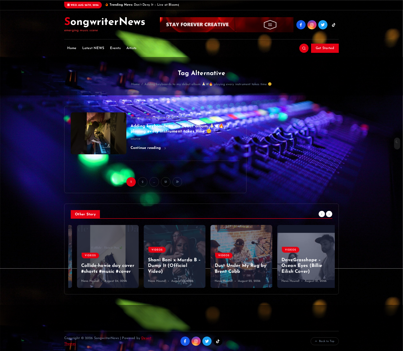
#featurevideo (155, 117)
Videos (84, 255)
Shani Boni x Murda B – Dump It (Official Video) (168, 266)
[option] (101, 256)
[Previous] (322, 214)
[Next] (329, 214)
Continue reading (146, 148)
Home (72, 48)
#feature (136, 117)
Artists (131, 48)
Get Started (325, 48)
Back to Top (326, 341)
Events (115, 48)
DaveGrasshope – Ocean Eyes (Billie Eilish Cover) (295, 266)
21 (165, 182)
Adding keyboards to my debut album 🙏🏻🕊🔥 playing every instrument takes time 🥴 (208, 84)
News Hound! (84, 281)
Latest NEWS (93, 48)
